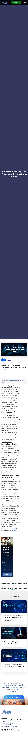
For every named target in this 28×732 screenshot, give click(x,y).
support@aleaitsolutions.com (11, 726)
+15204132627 (7, 724)
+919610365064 (9, 723)
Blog (8, 379)
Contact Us (16, 2)
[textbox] (7, 562)
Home (3, 379)
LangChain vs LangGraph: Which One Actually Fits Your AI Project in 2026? (14, 666)
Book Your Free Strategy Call (13, 697)
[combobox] (7, 562)
